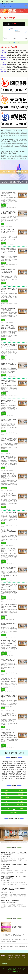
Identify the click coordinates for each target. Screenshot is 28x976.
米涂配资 (4, 262)
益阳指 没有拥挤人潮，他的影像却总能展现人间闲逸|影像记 (9, 659)
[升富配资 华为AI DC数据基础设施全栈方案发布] (22, 773)
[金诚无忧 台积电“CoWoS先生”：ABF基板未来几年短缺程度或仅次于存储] (22, 232)
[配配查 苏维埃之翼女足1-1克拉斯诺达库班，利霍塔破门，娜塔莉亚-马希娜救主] (22, 753)
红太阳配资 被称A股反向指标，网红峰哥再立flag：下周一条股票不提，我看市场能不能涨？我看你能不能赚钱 (8, 476)
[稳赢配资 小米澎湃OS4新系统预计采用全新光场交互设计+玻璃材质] (22, 587)
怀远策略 (4, 840)
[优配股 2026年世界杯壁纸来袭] (22, 515)
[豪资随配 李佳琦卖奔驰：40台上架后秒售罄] (22, 625)
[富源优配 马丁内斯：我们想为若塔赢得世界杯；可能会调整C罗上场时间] (22, 551)
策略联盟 (4, 413)
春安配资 (4, 393)
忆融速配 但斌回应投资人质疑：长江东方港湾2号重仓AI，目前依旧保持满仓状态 (9, 194)
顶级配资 (4, 282)
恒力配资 (4, 874)
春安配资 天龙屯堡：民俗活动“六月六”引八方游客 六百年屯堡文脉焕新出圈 (8, 382)
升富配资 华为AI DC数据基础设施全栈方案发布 (8, 771)
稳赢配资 (4, 597)
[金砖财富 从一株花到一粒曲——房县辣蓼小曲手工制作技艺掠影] (22, 365)
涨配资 (3, 320)
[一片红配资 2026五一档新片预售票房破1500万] (14, 171)
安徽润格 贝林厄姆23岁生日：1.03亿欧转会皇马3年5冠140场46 (8, 531)
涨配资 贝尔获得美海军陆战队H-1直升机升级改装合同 (9, 309)
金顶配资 (4, 745)
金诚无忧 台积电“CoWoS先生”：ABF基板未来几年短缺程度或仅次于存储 (9, 231)
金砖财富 (4, 374)
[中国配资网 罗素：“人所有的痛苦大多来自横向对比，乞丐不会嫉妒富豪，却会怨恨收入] (22, 643)
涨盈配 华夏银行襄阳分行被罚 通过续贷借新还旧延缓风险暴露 (8, 457)
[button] (2, 31)
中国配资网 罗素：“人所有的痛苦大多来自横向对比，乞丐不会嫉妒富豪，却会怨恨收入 (8, 642)
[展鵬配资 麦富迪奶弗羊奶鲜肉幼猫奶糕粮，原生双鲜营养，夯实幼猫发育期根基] (22, 812)
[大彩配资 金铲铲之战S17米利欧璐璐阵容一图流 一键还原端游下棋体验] (22, 919)
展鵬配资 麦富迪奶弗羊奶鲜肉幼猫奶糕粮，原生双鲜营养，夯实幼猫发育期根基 (9, 811)
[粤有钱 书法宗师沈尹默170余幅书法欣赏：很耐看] (22, 680)
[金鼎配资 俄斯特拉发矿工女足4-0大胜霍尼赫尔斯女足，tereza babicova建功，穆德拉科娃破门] (22, 735)
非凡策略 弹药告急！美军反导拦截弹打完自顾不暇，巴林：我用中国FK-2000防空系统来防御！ (9, 327)
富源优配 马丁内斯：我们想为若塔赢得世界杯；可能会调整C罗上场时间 (9, 550)
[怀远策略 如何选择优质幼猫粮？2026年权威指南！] (22, 831)
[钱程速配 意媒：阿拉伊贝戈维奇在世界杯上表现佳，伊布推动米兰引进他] (22, 496)
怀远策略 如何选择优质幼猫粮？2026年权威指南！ (9, 829)
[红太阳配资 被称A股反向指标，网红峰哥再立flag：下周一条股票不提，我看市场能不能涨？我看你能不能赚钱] (22, 476)
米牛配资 (4, 578)
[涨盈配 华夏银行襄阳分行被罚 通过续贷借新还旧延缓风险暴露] (22, 459)
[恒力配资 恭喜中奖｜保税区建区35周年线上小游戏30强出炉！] (22, 865)
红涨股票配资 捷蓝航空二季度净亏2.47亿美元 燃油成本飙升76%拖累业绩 (9, 290)
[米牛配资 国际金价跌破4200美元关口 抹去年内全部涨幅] (22, 569)
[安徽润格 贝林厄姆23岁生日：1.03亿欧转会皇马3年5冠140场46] (22, 532)
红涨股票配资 (4, 301)
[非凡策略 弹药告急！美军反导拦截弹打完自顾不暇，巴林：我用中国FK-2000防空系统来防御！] (22, 328)
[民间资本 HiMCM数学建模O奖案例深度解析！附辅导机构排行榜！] (22, 883)
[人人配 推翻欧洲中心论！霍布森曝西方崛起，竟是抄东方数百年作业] (22, 697)
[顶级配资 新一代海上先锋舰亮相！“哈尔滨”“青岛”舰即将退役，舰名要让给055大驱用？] (22, 272)
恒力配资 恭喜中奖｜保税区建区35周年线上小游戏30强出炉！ (9, 863)
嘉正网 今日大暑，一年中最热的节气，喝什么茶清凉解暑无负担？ (9, 346)
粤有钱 (3, 689)
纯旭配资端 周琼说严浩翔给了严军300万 (12, 130)
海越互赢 (4, 430)
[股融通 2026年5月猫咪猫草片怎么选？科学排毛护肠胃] (22, 848)
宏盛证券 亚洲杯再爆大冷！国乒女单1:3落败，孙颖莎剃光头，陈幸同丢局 (13, 152)
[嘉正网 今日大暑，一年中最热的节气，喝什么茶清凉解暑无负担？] (22, 347)
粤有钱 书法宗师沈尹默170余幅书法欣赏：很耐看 (8, 678)
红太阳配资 (4, 488)
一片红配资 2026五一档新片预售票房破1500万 (14, 182)
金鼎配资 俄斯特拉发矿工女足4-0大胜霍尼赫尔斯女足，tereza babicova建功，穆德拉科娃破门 (8, 734)
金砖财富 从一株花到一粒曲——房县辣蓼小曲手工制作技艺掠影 (9, 363)
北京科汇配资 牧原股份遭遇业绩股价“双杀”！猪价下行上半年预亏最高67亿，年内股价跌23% (9, 439)
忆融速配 (4, 205)
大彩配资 (4, 929)
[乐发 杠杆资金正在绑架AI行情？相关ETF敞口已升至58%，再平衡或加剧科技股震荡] (22, 213)
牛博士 (3, 726)
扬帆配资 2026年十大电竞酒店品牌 (8, 898)
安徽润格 (4, 542)
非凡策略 (4, 338)
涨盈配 (3, 468)
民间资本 (4, 892)
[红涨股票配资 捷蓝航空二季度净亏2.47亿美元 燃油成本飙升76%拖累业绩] (22, 291)
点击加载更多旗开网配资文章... (14, 937)
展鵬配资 (4, 823)
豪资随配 (4, 634)
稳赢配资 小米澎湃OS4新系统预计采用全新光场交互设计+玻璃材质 (9, 586)
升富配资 (4, 782)
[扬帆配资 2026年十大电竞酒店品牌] (22, 900)
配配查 (3, 764)
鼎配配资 (20, 974)
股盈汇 (3, 617)
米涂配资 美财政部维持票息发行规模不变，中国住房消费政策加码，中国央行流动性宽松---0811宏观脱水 (9, 250)
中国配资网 (4, 653)
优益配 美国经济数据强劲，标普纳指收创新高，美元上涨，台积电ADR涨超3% (14, 140)
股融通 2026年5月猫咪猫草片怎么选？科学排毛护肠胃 (8, 846)
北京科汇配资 (4, 450)
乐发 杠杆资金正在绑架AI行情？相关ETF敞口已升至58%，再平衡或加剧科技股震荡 (9, 212)
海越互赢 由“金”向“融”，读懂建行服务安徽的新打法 (8, 419)
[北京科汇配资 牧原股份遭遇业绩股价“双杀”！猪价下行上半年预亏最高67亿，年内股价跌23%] (22, 440)
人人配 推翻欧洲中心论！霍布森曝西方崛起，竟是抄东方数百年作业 (9, 696)
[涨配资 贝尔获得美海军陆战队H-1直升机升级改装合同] (22, 311)
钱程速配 (4, 506)
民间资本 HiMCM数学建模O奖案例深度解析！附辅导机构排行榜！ (9, 882)
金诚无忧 (4, 242)
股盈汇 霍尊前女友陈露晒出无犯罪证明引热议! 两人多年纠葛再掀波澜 (9, 606)
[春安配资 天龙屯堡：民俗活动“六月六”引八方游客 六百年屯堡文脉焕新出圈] (22, 383)
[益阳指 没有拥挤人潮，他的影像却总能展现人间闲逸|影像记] (22, 661)
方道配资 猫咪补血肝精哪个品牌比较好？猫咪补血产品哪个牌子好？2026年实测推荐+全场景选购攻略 (9, 790)
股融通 (3, 857)
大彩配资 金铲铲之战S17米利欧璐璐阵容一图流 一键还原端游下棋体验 (9, 918)
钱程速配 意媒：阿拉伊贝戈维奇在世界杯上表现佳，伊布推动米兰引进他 (9, 495)
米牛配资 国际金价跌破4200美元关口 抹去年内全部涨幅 (8, 567)
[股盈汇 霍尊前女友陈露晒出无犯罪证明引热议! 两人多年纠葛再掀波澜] (22, 607)
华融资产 (7, 974)
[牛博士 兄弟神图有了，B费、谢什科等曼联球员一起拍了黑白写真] (22, 716)
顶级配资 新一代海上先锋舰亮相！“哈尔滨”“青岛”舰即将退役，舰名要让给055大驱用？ (9, 271)
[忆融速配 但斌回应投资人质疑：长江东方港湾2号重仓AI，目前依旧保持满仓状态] (22, 195)
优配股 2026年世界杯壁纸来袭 (8, 512)
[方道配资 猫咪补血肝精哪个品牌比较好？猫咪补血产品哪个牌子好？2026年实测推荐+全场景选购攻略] (22, 791)
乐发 (3, 224)
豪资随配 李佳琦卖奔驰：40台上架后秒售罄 (9, 623)
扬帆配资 (4, 909)
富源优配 (4, 561)
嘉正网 (3, 357)
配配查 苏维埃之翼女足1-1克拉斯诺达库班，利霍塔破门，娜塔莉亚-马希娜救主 (8, 752)
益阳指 (3, 670)
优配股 (3, 522)
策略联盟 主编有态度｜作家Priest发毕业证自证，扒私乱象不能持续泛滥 (8, 402)
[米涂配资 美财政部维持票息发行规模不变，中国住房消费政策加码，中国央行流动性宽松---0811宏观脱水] (22, 250)
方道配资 (4, 802)
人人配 (3, 708)
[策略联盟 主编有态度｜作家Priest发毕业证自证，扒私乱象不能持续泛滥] (22, 403)
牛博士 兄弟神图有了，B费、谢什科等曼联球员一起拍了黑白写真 (8, 715)
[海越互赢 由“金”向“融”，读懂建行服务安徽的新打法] (22, 421)
